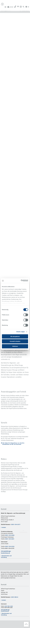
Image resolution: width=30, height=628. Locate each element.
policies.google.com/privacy (8, 578)
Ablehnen (15, 346)
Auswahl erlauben (15, 341)
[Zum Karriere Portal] (18, 6)
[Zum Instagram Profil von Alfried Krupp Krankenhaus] (21, 6)
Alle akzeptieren (15, 336)
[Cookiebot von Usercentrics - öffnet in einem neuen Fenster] (21, 281)
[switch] (25, 314)
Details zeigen (20, 331)
